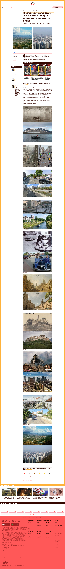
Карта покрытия (48, 537)
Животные (38, 524)
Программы (48, 534)
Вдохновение (36, 7)
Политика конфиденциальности (58, 537)
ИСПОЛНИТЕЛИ (39, 534)
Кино (25, 7)
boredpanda (15, 56)
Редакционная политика (57, 541)
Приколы (38, 522)
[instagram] (6, 521)
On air (48, 7)
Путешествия (30, 537)
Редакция (56, 547)
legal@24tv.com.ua (5, 551)
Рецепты (56, 522)
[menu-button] (2, 7)
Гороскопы (39, 525)
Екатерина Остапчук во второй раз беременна (17, 80)
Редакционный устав (58, 539)
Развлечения (20, 7)
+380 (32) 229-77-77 (5, 545)
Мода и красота (30, 7)
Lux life (48, 531)
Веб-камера (48, 536)
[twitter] (29, 480)
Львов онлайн (48, 539)
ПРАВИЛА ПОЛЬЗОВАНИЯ (58, 533)
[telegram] (24, 480)
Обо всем (29, 533)
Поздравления (30, 534)
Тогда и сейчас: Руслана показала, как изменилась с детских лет (36, 83)
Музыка (29, 528)
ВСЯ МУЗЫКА (39, 533)
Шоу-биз (15, 7)
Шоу (28, 525)
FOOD (41, 7)
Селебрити (29, 524)
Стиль (47, 525)
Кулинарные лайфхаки (58, 525)
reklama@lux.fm (5, 555)
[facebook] (26, 480)
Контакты (56, 544)
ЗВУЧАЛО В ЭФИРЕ (39, 536)
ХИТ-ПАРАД (38, 537)
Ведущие (47, 533)
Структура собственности (57, 535)
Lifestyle (44, 7)
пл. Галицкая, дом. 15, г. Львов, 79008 (17, 545)
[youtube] (19, 521)
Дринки (56, 524)
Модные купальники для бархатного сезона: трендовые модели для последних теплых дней (18, 71)
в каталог (32, 514)
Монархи (29, 522)
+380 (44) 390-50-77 (5, 548)
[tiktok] (16, 521)
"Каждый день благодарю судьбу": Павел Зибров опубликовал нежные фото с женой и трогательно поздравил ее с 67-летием (17, 90)
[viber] (31, 480)
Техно (29, 536)
